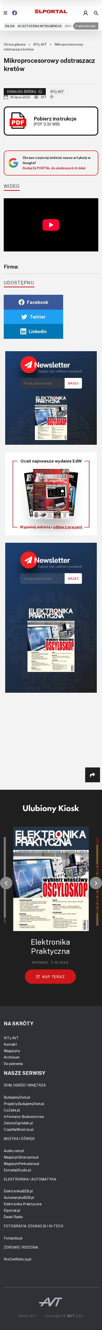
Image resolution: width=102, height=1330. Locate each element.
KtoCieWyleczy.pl (17, 1259)
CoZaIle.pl (12, 1110)
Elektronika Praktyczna (23, 1204)
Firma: (11, 267)
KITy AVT (40, 44)
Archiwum (12, 1057)
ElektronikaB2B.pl (18, 1191)
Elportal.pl (12, 1210)
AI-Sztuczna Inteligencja (40, 26)
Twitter (38, 317)
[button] (6, 883)
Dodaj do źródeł (21, 92)
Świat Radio (13, 1217)
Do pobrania (13, 1063)
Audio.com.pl (14, 1151)
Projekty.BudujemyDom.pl (24, 1104)
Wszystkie (87, 26)
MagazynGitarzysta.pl (21, 1157)
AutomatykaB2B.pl (19, 1197)
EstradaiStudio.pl (17, 1170)
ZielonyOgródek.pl (18, 1123)
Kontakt (10, 1044)
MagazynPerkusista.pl (21, 1163)
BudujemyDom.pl (17, 1097)
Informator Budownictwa (24, 1116)
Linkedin (38, 331)
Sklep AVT (27, 1316)
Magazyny (12, 1051)
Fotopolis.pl (13, 1238)
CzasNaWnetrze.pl (19, 1129)
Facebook (37, 302)
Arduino (72, 26)
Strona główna (15, 44)
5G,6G (9, 26)
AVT (71, 1315)
